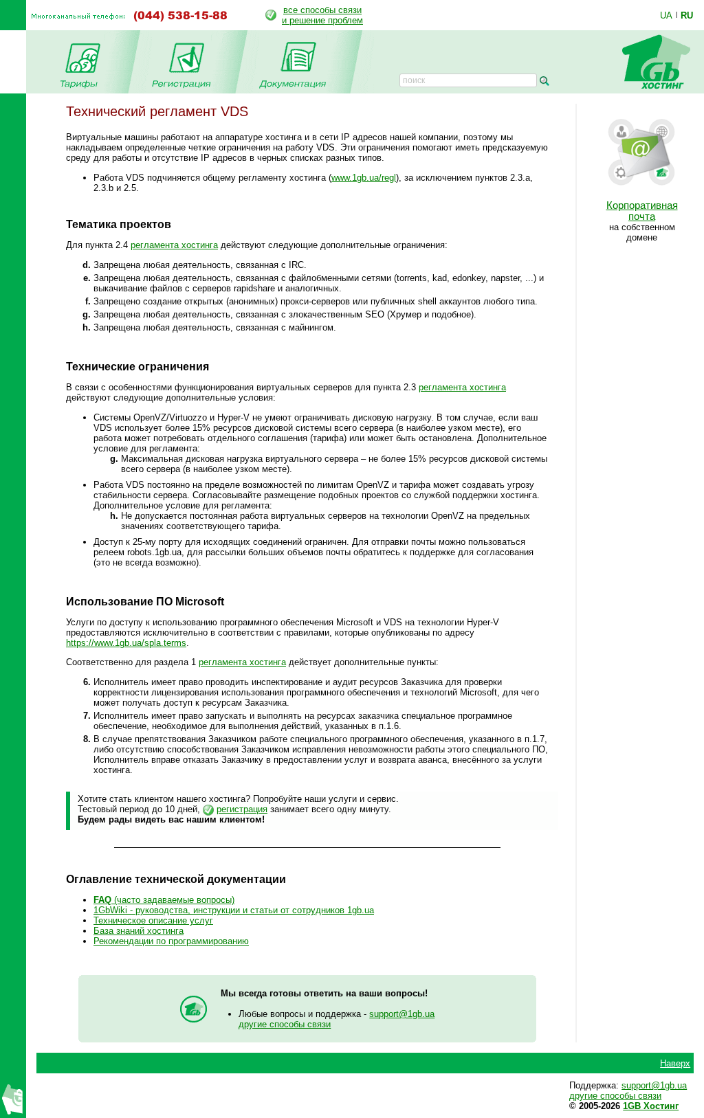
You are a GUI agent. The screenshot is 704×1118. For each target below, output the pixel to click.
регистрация (242, 809)
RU (687, 15)
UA (666, 15)
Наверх (675, 1063)
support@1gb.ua (401, 1014)
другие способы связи (285, 1024)
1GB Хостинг (651, 1106)
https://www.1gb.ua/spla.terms (126, 643)
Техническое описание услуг (153, 920)
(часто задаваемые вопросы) (164, 900)
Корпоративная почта (642, 211)
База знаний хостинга (139, 931)
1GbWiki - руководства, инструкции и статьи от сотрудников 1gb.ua (234, 910)
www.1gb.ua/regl (363, 177)
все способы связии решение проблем (322, 15)
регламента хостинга (174, 245)
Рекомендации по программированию (171, 941)
